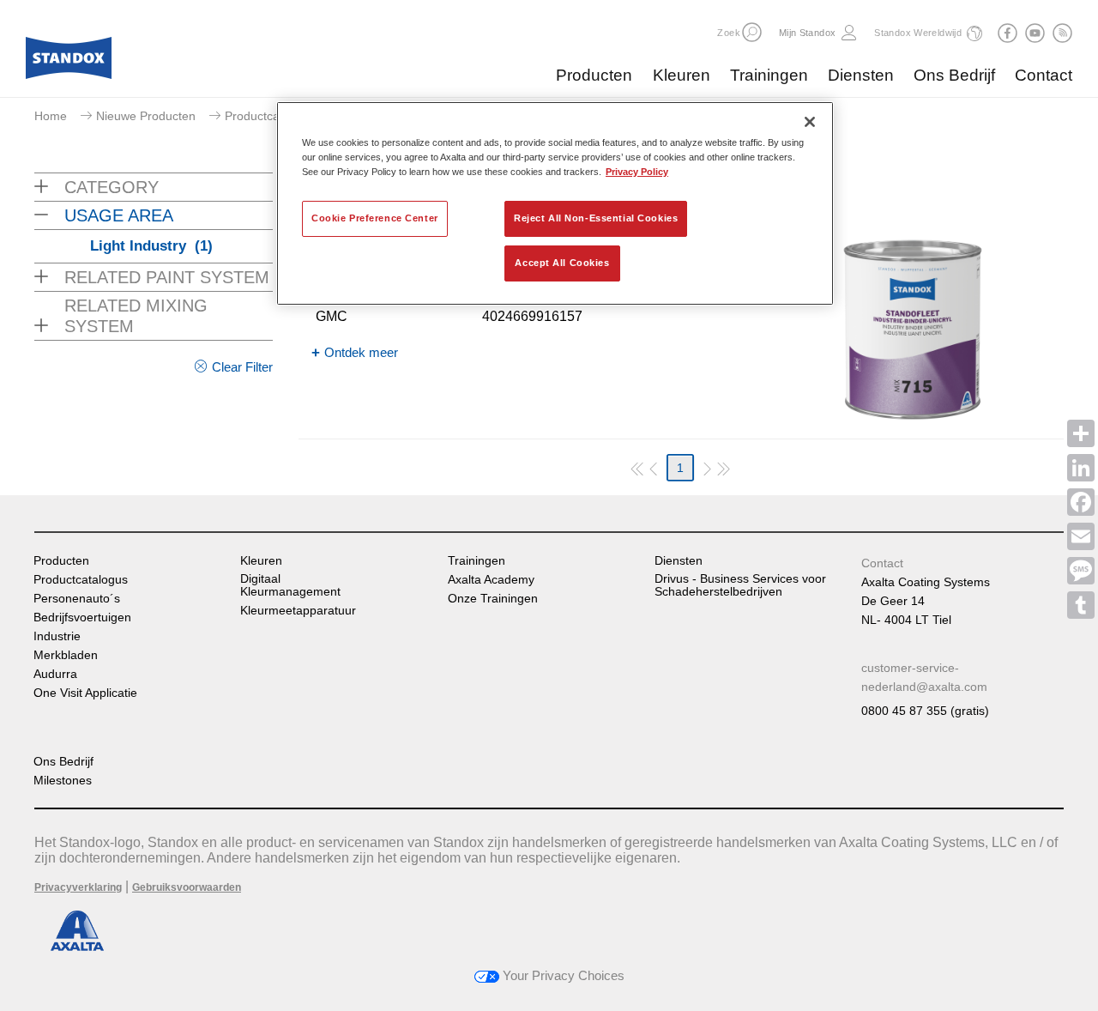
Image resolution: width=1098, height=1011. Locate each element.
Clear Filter (242, 367)
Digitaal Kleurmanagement (290, 585)
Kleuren (681, 75)
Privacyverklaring (78, 887)
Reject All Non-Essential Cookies (596, 218)
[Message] (1081, 571)
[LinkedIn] (1081, 468)
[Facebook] (1081, 502)
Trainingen (769, 75)
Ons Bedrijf (954, 75)
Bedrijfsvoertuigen (82, 617)
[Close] (810, 122)
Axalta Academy (491, 579)
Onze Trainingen (493, 598)
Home (50, 116)
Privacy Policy (637, 171)
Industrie (57, 636)
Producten (594, 75)
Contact (1043, 75)
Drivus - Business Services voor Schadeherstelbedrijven (740, 585)
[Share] (1081, 433)
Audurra (55, 674)
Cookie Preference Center (374, 218)
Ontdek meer (361, 352)
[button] (752, 32)
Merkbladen (65, 655)
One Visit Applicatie (85, 693)
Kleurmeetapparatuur (298, 610)
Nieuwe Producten (146, 116)
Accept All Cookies (562, 262)
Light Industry (151, 246)
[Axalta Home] (69, 62)
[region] (555, 203)
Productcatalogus (80, 579)
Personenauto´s (76, 598)
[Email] (1081, 536)
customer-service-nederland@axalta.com (924, 677)
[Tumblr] (1081, 605)
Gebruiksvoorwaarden (186, 887)
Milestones (62, 780)
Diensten (861, 75)
